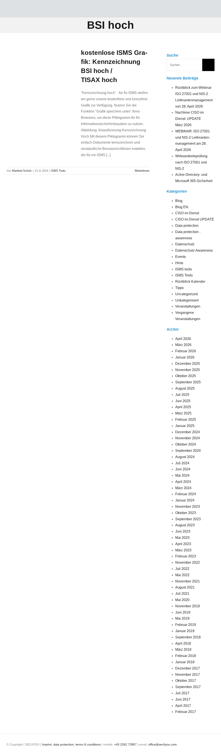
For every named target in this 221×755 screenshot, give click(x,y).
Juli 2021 (182, 593)
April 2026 (183, 339)
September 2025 (188, 382)
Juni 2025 (182, 401)
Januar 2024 (184, 500)
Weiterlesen (142, 170)
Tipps (179, 288)
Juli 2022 (182, 569)
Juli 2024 (182, 463)
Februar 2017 (185, 712)
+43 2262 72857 (125, 744)
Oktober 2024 (185, 444)
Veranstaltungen (187, 306)
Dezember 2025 (187, 363)
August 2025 (185, 388)
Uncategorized (186, 294)
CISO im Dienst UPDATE (194, 219)
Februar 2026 (185, 351)
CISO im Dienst (187, 213)
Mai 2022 (182, 575)
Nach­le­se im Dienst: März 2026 (189, 119)
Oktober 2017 (185, 680)
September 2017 (188, 687)
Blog (178, 201)
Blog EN (181, 207)
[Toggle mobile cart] (205, 11)
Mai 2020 (182, 600)
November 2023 (187, 506)
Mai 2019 (182, 618)
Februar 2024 (185, 494)
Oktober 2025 (185, 376)
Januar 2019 (184, 631)
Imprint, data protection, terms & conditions (71, 744)
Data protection (187, 225)
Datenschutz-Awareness (194, 250)
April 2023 (183, 544)
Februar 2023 (185, 556)
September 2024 (188, 450)
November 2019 (187, 606)
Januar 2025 (184, 426)
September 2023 (188, 519)
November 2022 (187, 562)
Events (180, 257)
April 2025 (183, 407)
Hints (179, 263)
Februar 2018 (185, 656)
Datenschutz (184, 244)
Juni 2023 (182, 531)
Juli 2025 (182, 395)
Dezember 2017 (187, 668)
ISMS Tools (58, 170)
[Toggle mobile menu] (213, 11)
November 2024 (187, 438)
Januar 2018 (184, 662)
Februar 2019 (185, 625)
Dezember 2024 (187, 432)
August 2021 (185, 587)
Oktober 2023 (185, 513)
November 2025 (187, 370)
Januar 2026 (184, 357)
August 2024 (185, 457)
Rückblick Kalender (190, 281)
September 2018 (188, 637)
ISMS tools (183, 269)
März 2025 (183, 413)
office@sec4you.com (162, 744)
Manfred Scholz (22, 170)
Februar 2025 (185, 419)
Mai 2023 (182, 537)
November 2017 (187, 674)
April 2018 (183, 643)
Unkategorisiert (187, 300)
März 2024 (183, 488)
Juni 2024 (182, 469)
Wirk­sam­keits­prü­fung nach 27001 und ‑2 (191, 162)
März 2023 (183, 550)
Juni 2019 (182, 612)
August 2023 (185, 525)
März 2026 (183, 345)
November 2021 (187, 581)
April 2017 (183, 705)
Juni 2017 (182, 699)
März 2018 (183, 649)
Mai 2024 (182, 475)
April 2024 (183, 482)
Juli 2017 (182, 693)
